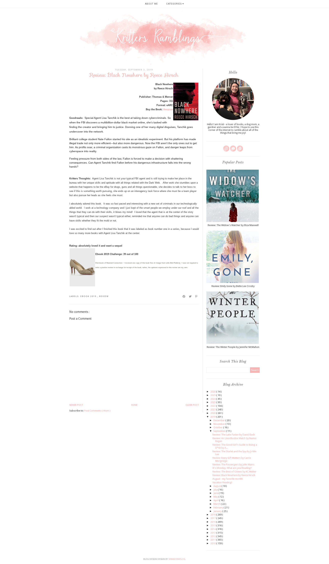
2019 (213, 416)
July (215, 489)
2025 (213, 395)
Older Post (192, 405)
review (104, 296)
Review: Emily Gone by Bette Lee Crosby (233, 286)
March (217, 503)
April (216, 500)
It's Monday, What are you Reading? (232, 468)
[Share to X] (190, 296)
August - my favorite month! (227, 478)
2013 (213, 532)
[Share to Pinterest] (196, 296)
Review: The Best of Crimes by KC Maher (234, 471)
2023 (213, 402)
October (218, 427)
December (219, 420)
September (219, 431)
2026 (213, 391)
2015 (213, 525)
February (218, 507)
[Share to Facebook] (184, 296)
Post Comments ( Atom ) (97, 410)
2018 (213, 514)
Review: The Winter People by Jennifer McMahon (233, 347)
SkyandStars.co (176, 559)
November (219, 424)
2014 (213, 529)
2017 (213, 518)
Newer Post (76, 405)
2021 (213, 409)
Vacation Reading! (222, 482)
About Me (151, 3)
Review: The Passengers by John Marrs (233, 464)
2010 (213, 543)
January (217, 511)
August (217, 486)
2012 (213, 536)
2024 (213, 398)
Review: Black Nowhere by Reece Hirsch (233, 475)
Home (134, 405)
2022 (213, 405)
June (216, 493)
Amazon (168, 109)
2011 (213, 539)
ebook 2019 (88, 296)
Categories (174, 3)
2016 (213, 521)
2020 (213, 413)
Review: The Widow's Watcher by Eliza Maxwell (233, 225)
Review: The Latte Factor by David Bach (233, 434)
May (216, 496)
